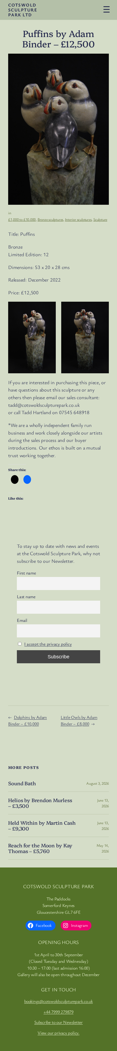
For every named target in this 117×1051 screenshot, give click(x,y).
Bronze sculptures (50, 219)
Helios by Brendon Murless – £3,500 (40, 802)
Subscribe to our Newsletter (58, 1022)
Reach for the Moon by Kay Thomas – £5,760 (40, 848)
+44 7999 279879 (58, 1012)
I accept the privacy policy (48, 644)
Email (22, 620)
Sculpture (100, 219)
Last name (26, 597)
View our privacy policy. (58, 1033)
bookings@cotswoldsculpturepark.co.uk (58, 1001)
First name (26, 573)
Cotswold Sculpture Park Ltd (22, 10)
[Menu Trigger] (106, 9)
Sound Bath (22, 783)
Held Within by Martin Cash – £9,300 (41, 825)
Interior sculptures (78, 219)
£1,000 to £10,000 (22, 219)
